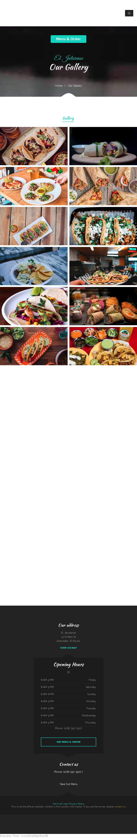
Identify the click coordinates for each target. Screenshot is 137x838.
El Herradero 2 (30, 816)
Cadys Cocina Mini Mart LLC (84, 820)
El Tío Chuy (11, 816)
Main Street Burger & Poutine (36, 816)
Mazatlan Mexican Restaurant (80, 824)
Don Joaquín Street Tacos (81, 816)
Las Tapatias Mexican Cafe (106, 820)
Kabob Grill (90, 816)
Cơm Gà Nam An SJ (123, 820)
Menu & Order (68, 39)
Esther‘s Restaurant (63, 820)
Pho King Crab (24, 820)
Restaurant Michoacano (100, 816)
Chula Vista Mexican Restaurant (69, 820)
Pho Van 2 (80, 820)
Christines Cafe (128, 816)
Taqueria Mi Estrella (60, 824)
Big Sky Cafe (56, 824)
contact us (120, 806)
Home (58, 85)
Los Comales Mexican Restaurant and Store (49, 820)
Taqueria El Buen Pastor (75, 816)
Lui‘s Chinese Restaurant (2, 816)
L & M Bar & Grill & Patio (95, 816)
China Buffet (127, 820)
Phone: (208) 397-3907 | (68, 771)
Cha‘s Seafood (101, 820)
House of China (33, 820)
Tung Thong (77, 820)
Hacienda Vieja (48, 816)
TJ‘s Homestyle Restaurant (91, 820)
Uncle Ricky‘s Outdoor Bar (57, 820)
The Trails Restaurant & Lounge (133, 820)
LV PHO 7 (60, 816)
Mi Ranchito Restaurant (73, 824)
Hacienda (20, 816)
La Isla (121, 816)
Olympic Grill (85, 824)
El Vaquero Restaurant (52, 824)
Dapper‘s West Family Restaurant (67, 824)
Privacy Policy (76, 803)
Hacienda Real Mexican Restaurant (54, 816)
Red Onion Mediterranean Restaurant (68, 816)
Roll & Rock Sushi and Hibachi (117, 820)
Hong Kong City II (97, 820)
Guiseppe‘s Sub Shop (42, 820)
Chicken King (118, 816)
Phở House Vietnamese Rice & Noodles (18, 820)
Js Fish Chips (115, 816)
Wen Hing (63, 816)
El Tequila (105, 816)
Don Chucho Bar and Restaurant (109, 816)
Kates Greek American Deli (43, 816)
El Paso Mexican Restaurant (134, 816)
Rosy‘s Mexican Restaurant (10, 820)
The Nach (74, 820)
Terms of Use (60, 803)
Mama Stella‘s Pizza (111, 820)
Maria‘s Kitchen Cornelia (28, 820)
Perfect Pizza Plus (125, 816)
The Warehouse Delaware (15, 816)
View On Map (68, 648)
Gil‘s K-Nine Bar (37, 820)
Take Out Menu (69, 784)
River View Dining (86, 816)
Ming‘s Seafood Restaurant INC (25, 816)
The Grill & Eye (7, 816)
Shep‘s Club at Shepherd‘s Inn (4, 820)
